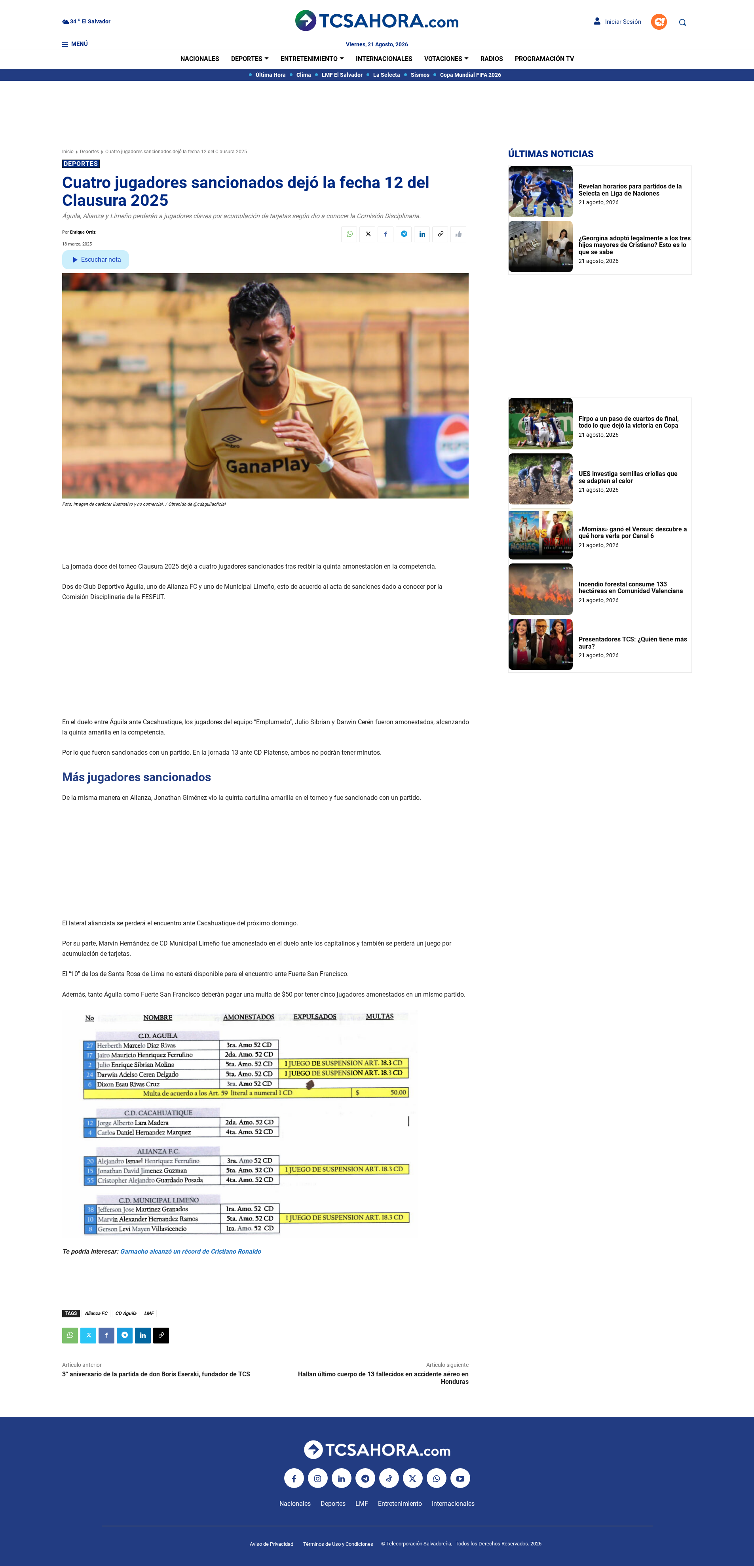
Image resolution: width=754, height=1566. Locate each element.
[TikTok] (389, 1478)
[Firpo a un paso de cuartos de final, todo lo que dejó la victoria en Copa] (541, 423)
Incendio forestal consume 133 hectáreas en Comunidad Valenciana (631, 587)
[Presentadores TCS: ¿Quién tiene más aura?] (541, 644)
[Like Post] (458, 234)
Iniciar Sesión (620, 21)
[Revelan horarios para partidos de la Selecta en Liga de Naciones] (541, 191)
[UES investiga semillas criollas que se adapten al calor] (541, 478)
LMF (149, 1313)
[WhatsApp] (349, 234)
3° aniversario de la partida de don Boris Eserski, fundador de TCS (156, 1374)
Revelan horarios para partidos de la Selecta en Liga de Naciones (630, 190)
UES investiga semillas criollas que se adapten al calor (628, 477)
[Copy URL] (440, 234)
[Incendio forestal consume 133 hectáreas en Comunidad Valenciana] (541, 589)
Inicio (68, 151)
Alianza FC (96, 1313)
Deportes (89, 151)
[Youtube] (460, 1478)
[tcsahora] (377, 22)
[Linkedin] (422, 234)
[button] (682, 22)
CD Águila (125, 1313)
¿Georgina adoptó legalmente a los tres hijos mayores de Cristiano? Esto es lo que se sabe (635, 245)
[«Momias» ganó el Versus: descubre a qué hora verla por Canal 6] (541, 533)
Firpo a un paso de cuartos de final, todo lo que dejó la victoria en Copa (629, 422)
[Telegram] (404, 234)
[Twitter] (367, 234)
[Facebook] (385, 234)
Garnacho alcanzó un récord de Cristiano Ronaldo (190, 1251)
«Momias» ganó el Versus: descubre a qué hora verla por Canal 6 (633, 532)
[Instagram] (318, 1478)
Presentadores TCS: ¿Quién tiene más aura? (633, 643)
